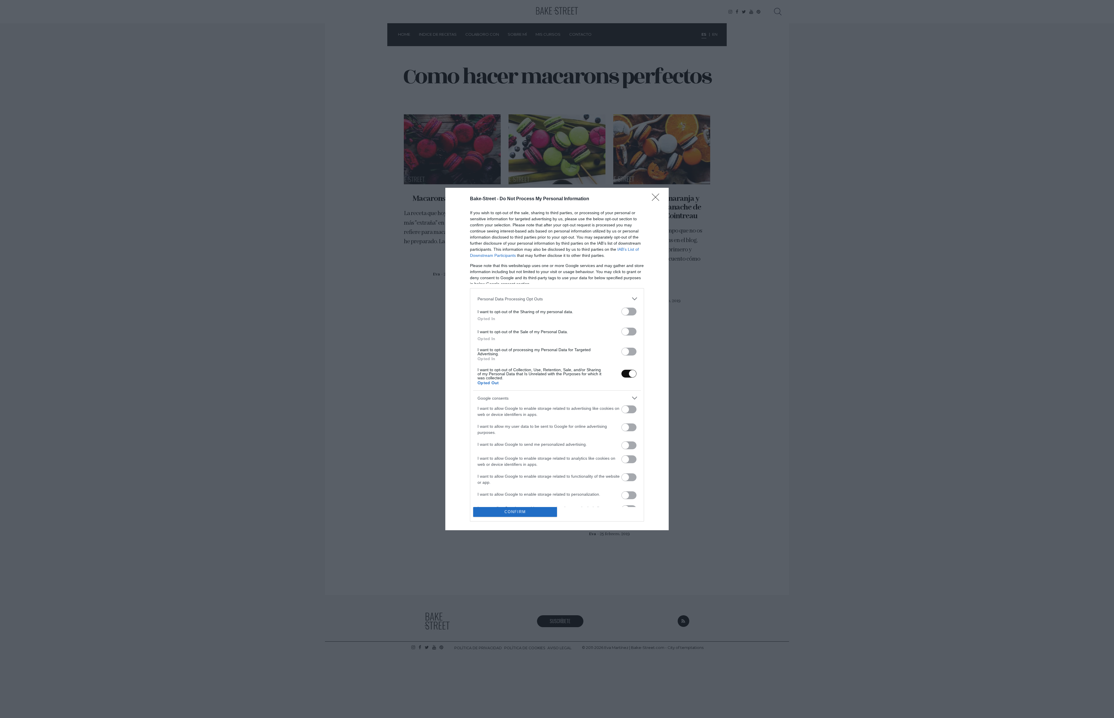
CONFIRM (515, 512)
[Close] (657, 199)
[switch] (628, 311)
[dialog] (557, 359)
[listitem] (557, 299)
